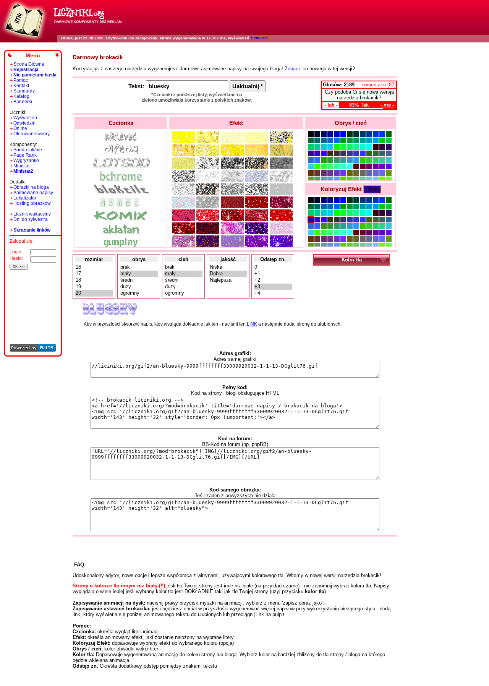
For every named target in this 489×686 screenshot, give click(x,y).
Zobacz (293, 68)
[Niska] (228, 267)
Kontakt (21, 85)
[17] (94, 274)
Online (20, 128)
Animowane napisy (33, 192)
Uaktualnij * (247, 86)
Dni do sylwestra (30, 219)
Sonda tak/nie (27, 149)
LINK (252, 324)
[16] (94, 267)
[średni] (139, 280)
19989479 (259, 38)
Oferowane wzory (31, 133)
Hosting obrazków (32, 203)
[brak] (139, 267)
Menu (33, 55)
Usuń (372, 189)
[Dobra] (228, 274)
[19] (94, 287)
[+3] (273, 287)
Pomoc (20, 80)
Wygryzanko (26, 160)
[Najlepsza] (228, 280)
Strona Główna (28, 64)
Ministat (21, 166)
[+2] (273, 280)
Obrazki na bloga (31, 187)
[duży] (139, 287)
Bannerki (22, 101)
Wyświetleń (25, 117)
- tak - (330, 105)
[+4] (273, 293)
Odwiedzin (24, 123)
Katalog (21, 96)
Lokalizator (24, 198)
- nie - (387, 105)
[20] (94, 293)
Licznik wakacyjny (32, 214)
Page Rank (25, 155)
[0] (273, 267)
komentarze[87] (378, 85)
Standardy (24, 91)
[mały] (139, 274)
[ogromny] (139, 293)
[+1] (273, 274)
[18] (94, 280)
